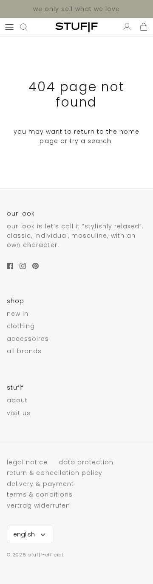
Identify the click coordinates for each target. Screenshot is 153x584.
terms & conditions (40, 494)
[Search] (28, 27)
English (24, 534)
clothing (21, 326)
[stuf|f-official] (76, 27)
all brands (24, 351)
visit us (19, 413)
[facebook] (10, 266)
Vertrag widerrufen (38, 505)
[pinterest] (35, 266)
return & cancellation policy (54, 473)
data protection (86, 462)
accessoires (28, 338)
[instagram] (23, 266)
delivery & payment (40, 484)
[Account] (125, 27)
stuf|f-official (45, 554)
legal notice (27, 462)
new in (17, 313)
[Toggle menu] (9, 27)
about (17, 400)
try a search (91, 141)
